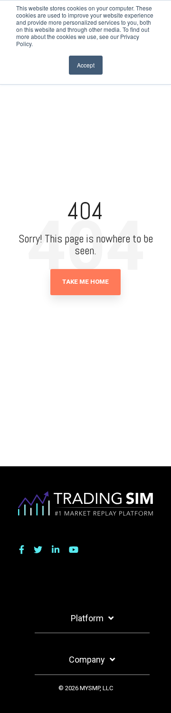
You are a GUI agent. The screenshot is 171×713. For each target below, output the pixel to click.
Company (87, 660)
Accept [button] (86, 65)
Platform (87, 618)
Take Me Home (85, 281)
